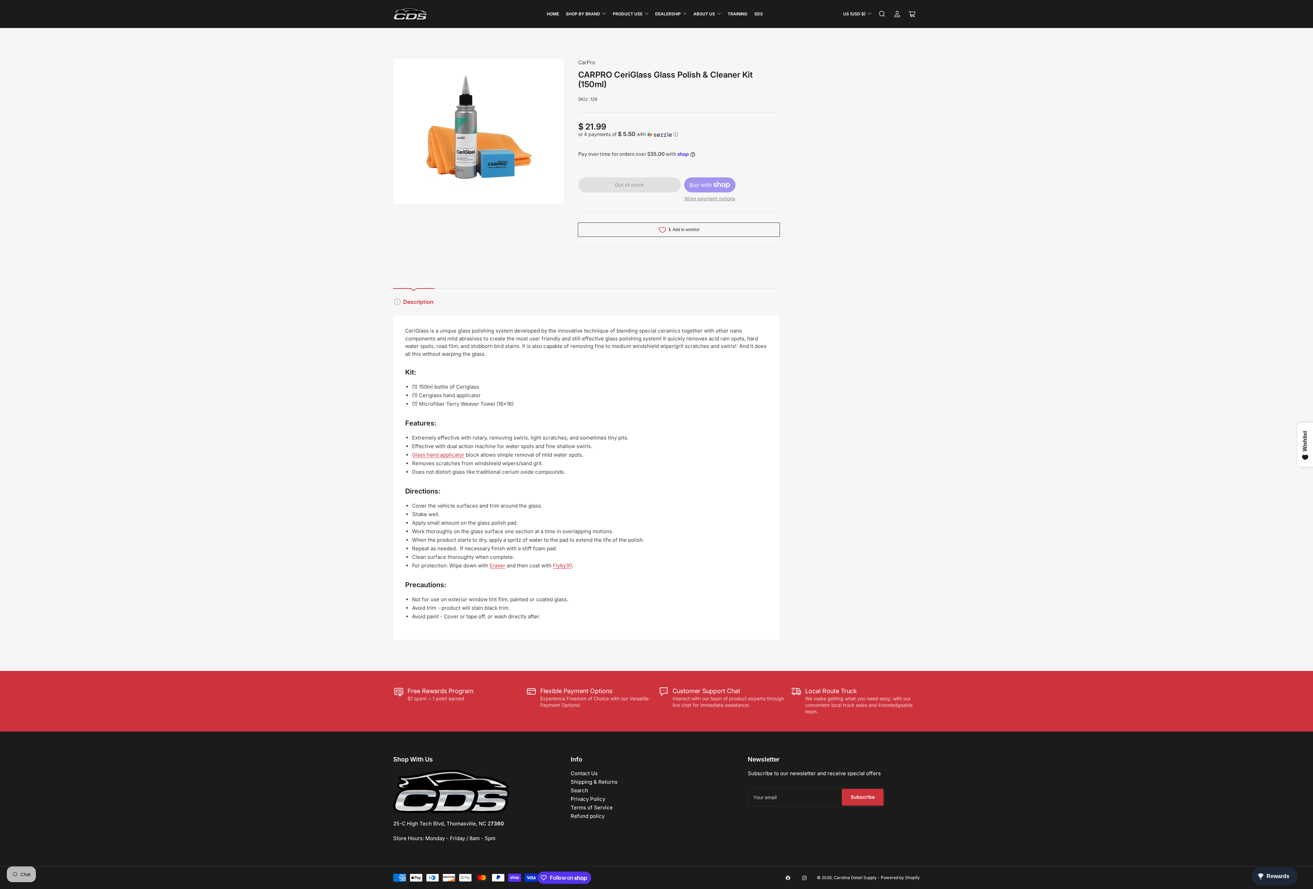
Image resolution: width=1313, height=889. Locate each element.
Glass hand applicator (438, 455)
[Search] (882, 14)
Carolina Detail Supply (855, 877)
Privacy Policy (588, 799)
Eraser (497, 565)
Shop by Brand (583, 13)
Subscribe (863, 797)
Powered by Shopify (900, 877)
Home (553, 13)
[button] (679, 134)
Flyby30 (562, 565)
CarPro (586, 62)
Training (737, 13)
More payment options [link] (710, 198)
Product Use (627, 13)
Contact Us (584, 773)
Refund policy (588, 816)
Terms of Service (592, 807)
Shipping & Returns (594, 782)
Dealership (668, 13)
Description (418, 301)
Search (579, 790)
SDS (758, 13)
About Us (704, 13)
